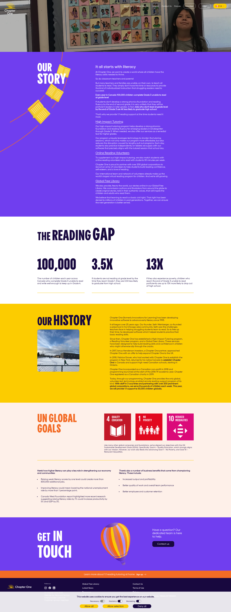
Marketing (130, 601)
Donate (177, 6)
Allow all (89, 606)
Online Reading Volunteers (112, 152)
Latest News (87, 588)
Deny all (142, 606)
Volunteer (190, 6)
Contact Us (167, 6)
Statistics (113, 601)
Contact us (163, 544)
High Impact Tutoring (109, 121)
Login (204, 6)
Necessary (94, 601)
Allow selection (115, 606)
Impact (156, 6)
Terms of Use (138, 588)
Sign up (139, 574)
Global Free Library (108, 181)
